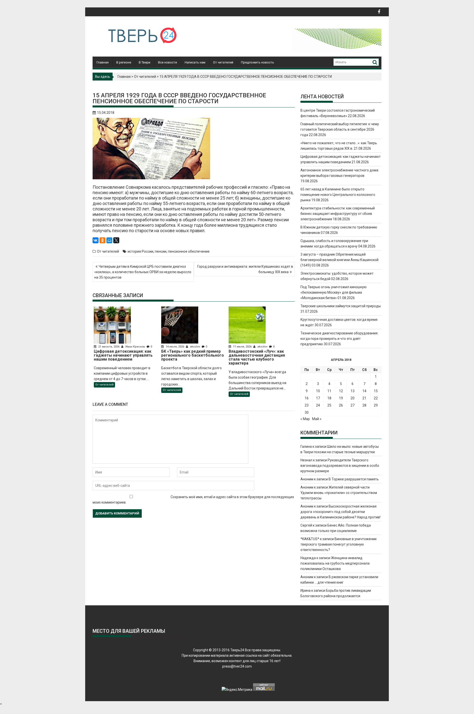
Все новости (167, 62)
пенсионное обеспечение (189, 251)
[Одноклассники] (102, 240)
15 (376, 391)
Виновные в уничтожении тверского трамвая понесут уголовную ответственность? (338, 544)
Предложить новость (257, 62)
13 (353, 391)
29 (376, 405)
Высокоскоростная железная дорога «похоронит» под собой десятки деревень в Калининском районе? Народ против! (340, 511)
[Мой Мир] (109, 240)
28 (364, 405)
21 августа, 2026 (109, 346)
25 (329, 405)
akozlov (195, 346)
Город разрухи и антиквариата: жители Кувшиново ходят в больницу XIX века (245, 269)
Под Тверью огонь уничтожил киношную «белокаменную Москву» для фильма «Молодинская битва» (333, 292)
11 (329, 391)
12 (341, 391)
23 (307, 405)
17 (318, 398)
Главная (103, 62)
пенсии (160, 251)
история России (140, 251)
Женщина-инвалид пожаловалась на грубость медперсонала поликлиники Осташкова (335, 563)
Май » (316, 419)
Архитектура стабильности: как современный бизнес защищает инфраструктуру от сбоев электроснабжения (337, 213)
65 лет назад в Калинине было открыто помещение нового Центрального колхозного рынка (337, 194)
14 (364, 391)
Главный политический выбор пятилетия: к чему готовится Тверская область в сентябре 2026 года (339, 129)
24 (318, 405)
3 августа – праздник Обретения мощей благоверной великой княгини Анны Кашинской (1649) (339, 259)
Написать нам (195, 62)
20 (353, 398)
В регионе (123, 62)
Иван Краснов (135, 346)
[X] (116, 240)
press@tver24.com (237, 666)
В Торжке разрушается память (354, 479)
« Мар (305, 419)
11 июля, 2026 (242, 346)
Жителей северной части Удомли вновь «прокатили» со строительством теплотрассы (338, 492)
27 (353, 405)
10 (318, 391)
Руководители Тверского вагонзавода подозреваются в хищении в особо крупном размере (339, 465)
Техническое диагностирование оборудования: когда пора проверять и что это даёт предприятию (339, 338)
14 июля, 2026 (175, 346)
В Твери (144, 62)
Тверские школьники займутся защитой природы (340, 306)
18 (329, 398)
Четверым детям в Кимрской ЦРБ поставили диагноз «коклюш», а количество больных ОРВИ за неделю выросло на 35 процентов (142, 272)
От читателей (223, 62)
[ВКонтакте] (96, 240)
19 (341, 398)
